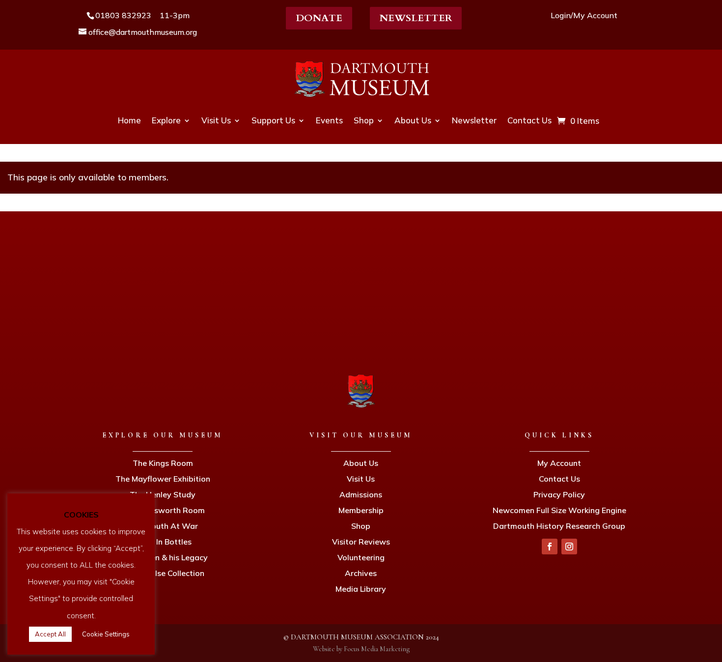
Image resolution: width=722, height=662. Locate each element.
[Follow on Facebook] (549, 546)
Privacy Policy (559, 494)
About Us (412, 120)
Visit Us (216, 120)
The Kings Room (163, 463)
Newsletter (416, 18)
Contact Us (529, 120)
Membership (361, 510)
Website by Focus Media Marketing (361, 649)
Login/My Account (584, 15)
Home (129, 120)
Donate (319, 18)
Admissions (360, 494)
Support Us (273, 120)
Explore (166, 120)
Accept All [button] (50, 634)
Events (329, 120)
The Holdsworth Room (162, 510)
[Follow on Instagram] (569, 546)
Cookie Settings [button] (106, 634)
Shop (364, 120)
